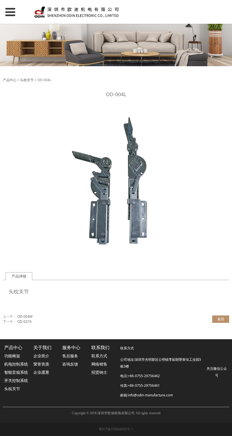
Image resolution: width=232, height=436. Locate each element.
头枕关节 (27, 80)
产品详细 (19, 276)
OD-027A (24, 321)
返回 (220, 319)
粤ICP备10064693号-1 (116, 429)
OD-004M (25, 316)
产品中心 (9, 80)
